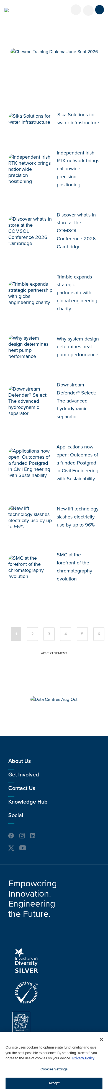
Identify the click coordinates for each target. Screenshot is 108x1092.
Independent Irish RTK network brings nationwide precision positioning (78, 169)
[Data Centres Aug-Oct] (54, 699)
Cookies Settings (54, 1069)
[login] (76, 9)
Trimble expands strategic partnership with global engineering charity (77, 293)
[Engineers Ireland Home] (6, 10)
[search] (88, 10)
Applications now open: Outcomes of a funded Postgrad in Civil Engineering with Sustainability (77, 463)
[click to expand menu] (99, 9)
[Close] (101, 1039)
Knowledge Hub (28, 802)
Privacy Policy (83, 1058)
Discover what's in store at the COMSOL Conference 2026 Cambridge (76, 231)
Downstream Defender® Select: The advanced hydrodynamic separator (76, 401)
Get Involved (23, 774)
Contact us (21, 788)
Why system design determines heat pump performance (78, 347)
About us (19, 761)
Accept (54, 1083)
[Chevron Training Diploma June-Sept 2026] (54, 51)
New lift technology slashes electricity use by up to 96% (78, 517)
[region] (54, 1062)
